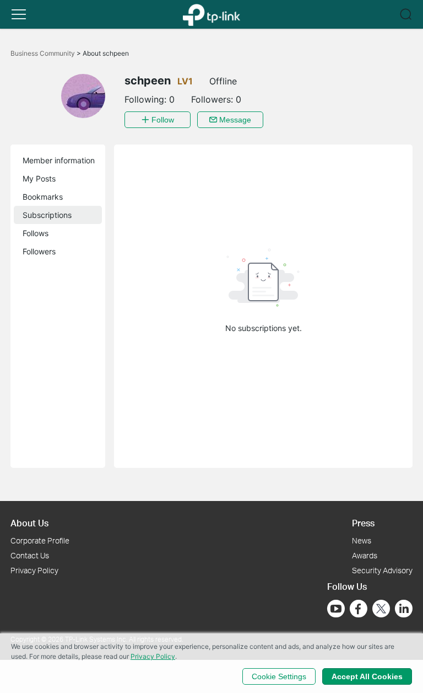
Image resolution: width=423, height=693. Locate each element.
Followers (39, 251)
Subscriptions (47, 215)
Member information (59, 160)
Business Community (43, 53)
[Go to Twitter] (381, 610)
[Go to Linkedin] (404, 608)
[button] (18, 14)
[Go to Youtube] (336, 608)
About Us (29, 523)
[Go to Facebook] (358, 608)
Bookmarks (43, 196)
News (361, 540)
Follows (35, 233)
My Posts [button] (39, 178)
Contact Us (29, 555)
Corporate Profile (39, 540)
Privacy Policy (34, 570)
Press (363, 523)
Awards (364, 555)
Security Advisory (382, 570)
